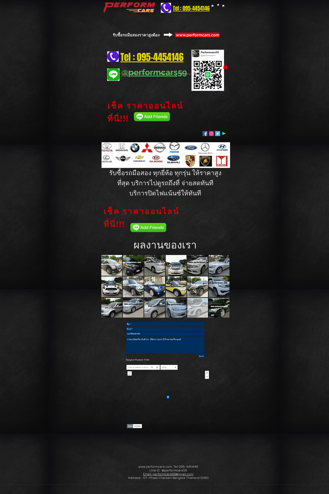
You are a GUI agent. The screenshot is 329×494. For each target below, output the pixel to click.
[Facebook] (205, 133)
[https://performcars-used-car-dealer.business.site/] (223, 6)
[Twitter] (217, 133)
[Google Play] (223, 133)
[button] (225, 66)
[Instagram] (211, 133)
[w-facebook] (213, 6)
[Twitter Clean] (218, 5)
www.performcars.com (197, 35)
